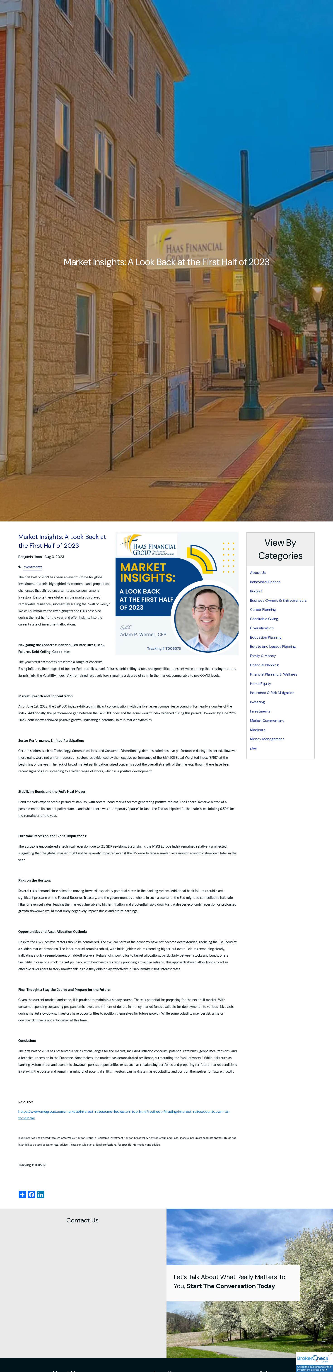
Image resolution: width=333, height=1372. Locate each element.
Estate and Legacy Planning (273, 646)
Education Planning (266, 637)
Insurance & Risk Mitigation (272, 692)
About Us (258, 572)
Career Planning (263, 609)
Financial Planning (264, 665)
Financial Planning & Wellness (273, 674)
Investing (257, 702)
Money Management (267, 739)
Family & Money (263, 655)
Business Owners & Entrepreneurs (278, 600)
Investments (32, 567)
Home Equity (260, 683)
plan (253, 748)
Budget (256, 591)
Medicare (257, 729)
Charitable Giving (264, 618)
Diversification (262, 628)
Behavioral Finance (265, 581)
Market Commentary (267, 720)
